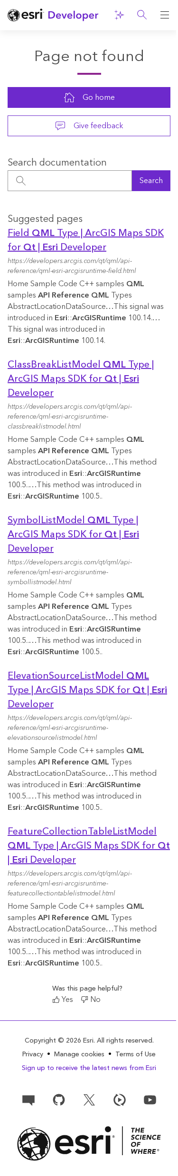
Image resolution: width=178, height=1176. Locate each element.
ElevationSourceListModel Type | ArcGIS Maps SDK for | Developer (87, 690)
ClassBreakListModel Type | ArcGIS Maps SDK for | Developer (81, 379)
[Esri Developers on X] (89, 1099)
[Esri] (89, 1143)
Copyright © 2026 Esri (59, 1040)
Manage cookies (79, 1055)
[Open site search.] (141, 15)
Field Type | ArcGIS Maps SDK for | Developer (86, 240)
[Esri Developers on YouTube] (150, 1099)
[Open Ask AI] (119, 15)
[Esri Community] (28, 1099)
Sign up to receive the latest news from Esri (89, 1068)
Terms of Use (135, 1054)
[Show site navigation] (164, 15)
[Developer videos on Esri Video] (119, 1099)
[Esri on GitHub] (58, 1099)
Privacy (32, 1054)
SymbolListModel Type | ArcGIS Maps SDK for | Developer (73, 534)
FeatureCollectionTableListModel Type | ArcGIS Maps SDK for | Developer (89, 846)
